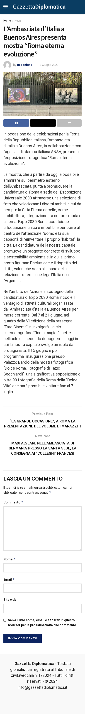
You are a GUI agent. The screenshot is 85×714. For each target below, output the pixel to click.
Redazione (24, 64)
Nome (9, 559)
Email (9, 579)
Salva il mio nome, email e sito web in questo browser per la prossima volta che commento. (42, 622)
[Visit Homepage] (39, 7)
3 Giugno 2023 (49, 64)
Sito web (9, 599)
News (18, 20)
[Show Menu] (5, 7)
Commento (13, 502)
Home (7, 20)
